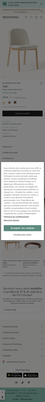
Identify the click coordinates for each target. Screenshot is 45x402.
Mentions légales (11, 220)
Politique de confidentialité (16, 216)
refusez (24, 211)
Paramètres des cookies (22, 235)
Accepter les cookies (22, 228)
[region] (22, 201)
